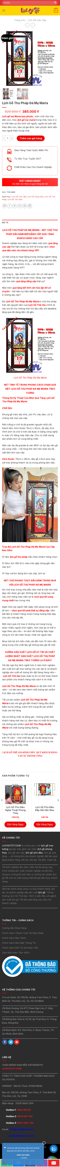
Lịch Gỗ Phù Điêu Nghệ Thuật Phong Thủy (15, 810)
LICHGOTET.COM (11, 1068)
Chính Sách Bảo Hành (14, 938)
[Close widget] (43, 1142)
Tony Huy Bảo (23, 1155)
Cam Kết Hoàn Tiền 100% (16, 952)
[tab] (30, 222)
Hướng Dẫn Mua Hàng (14, 928)
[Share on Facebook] (9, 206)
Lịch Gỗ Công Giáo (35, 197)
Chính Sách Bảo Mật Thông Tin (19, 942)
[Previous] (6, 58)
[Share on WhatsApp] (4, 206)
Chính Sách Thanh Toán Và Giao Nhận (23, 933)
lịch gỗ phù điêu (34, 852)
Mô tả (5, 222)
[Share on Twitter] (14, 206)
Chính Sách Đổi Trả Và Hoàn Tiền (20, 947)
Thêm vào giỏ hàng (31, 138)
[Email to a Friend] (19, 206)
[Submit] (55, 3)
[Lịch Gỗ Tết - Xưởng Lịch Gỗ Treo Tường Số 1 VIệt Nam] (30, 10)
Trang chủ (19, 20)
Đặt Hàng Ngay (15, 824)
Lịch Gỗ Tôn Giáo (15, 199)
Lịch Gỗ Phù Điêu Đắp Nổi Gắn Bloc (44, 809)
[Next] (53, 58)
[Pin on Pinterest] (24, 206)
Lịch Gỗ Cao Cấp (37, 20)
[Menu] (3, 10)
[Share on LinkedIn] (29, 206)
